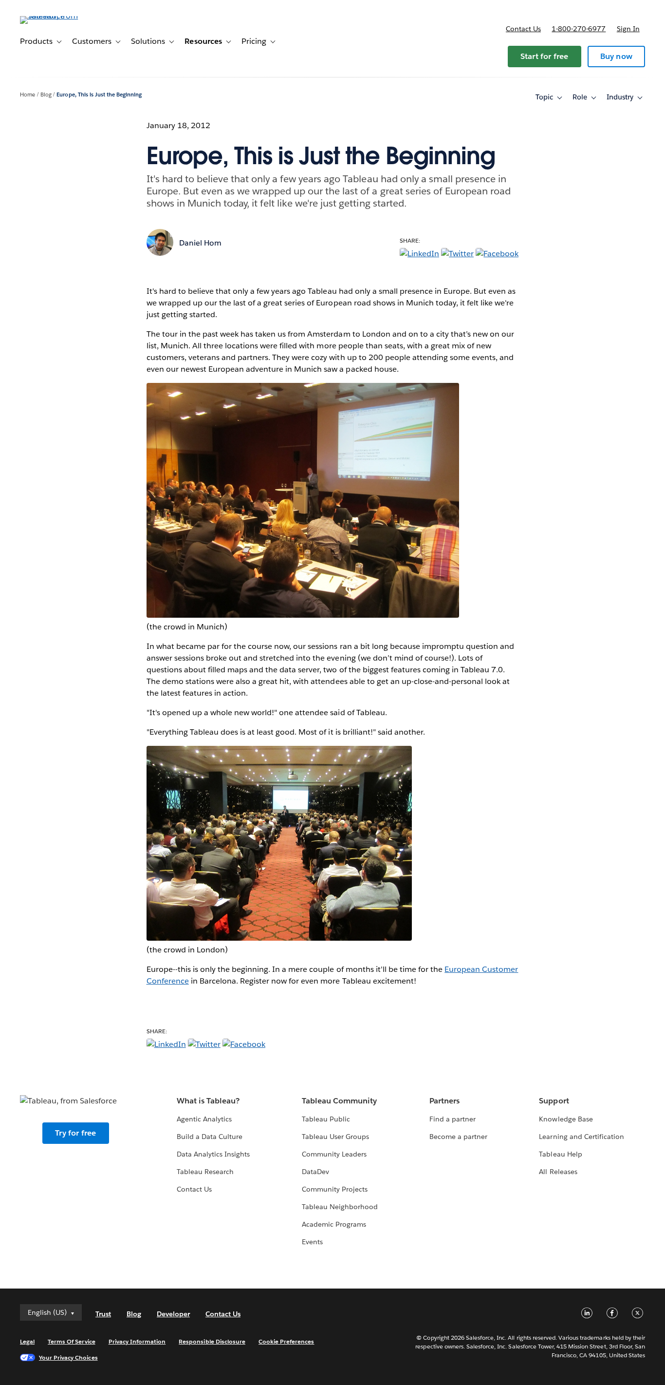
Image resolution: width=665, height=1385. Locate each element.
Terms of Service (71, 1341)
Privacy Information (137, 1341)
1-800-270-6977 (579, 28)
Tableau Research (205, 1171)
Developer (173, 1313)
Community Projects (335, 1189)
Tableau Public (326, 1119)
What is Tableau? (208, 1101)
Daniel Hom (200, 242)
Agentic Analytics (204, 1119)
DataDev (315, 1171)
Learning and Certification (581, 1136)
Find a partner (452, 1119)
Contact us (523, 28)
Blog (46, 94)
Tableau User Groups (335, 1136)
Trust (103, 1313)
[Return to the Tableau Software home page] (56, 16)
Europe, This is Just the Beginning (99, 94)
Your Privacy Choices (68, 1357)
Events (312, 1241)
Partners (444, 1101)
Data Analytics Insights (213, 1154)
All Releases (558, 1171)
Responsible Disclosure (212, 1341)
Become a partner (458, 1136)
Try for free (75, 1133)
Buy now (616, 56)
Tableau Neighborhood (340, 1206)
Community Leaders (334, 1154)
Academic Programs (334, 1224)
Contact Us (194, 1189)
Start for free (544, 56)
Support (554, 1101)
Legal (27, 1341)
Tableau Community (339, 1101)
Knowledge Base (565, 1119)
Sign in (628, 28)
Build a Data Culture (209, 1136)
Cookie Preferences (286, 1341)
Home (27, 94)
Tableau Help (560, 1154)
